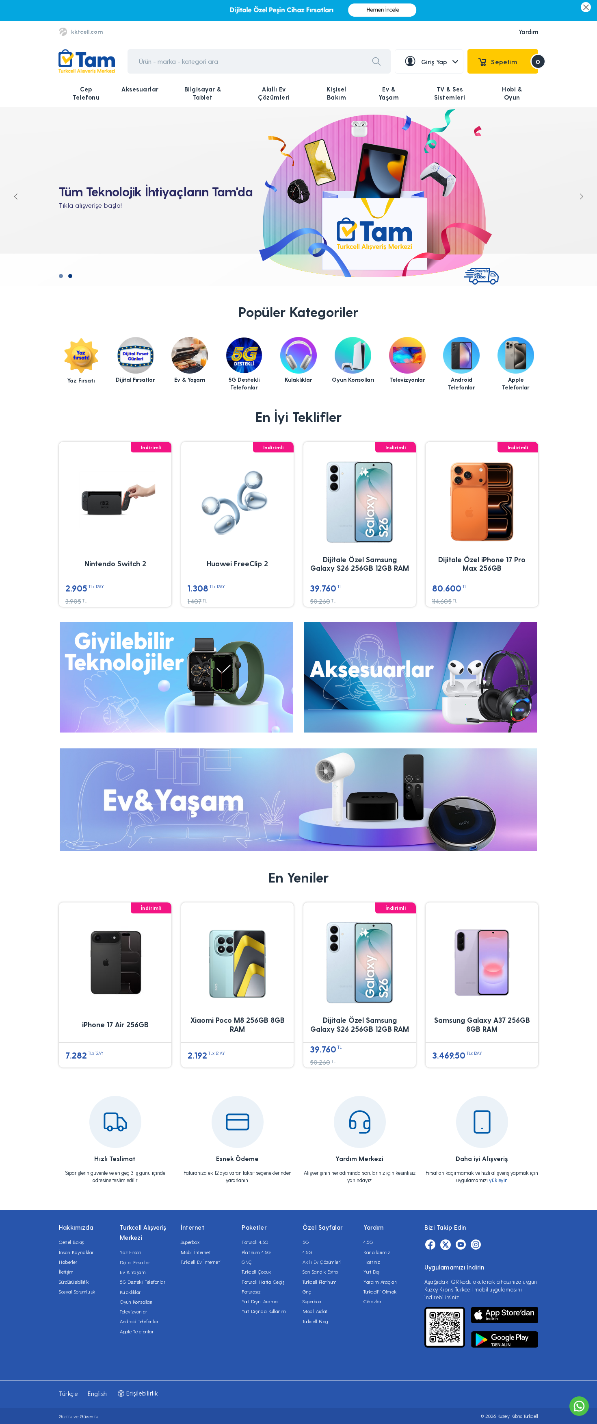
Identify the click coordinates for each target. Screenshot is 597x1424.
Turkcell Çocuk (256, 1271)
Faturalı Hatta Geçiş (263, 1282)
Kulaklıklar (130, 1292)
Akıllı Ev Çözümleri (274, 93)
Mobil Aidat (315, 1311)
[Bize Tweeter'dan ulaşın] (445, 1245)
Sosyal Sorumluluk (77, 1291)
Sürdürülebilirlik (74, 1282)
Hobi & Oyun (512, 93)
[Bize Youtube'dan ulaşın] (461, 1245)
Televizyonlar (133, 1311)
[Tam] (86, 61)
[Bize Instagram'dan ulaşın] (476, 1245)
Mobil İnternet (195, 1252)
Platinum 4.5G (256, 1252)
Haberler (68, 1262)
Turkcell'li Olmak (380, 1291)
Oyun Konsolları (136, 1301)
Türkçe (68, 1393)
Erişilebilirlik (141, 1393)
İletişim (66, 1271)
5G (306, 1242)
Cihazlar (372, 1301)
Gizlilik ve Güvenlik (78, 1416)
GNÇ (247, 1262)
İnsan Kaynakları (77, 1252)
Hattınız (371, 1262)
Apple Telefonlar (137, 1331)
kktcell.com (87, 31)
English (97, 1393)
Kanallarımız (376, 1252)
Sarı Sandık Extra (320, 1271)
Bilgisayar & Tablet (202, 93)
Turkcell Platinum (320, 1282)
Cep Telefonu (86, 93)
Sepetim (514, 61)
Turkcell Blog (316, 1321)
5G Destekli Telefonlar (142, 1282)
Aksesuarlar (140, 89)
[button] (61, 276)
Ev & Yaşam (389, 93)
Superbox (190, 1242)
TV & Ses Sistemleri (449, 93)
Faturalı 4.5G (255, 1242)
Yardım (528, 31)
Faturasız (251, 1291)
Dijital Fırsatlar (135, 1262)
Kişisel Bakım (336, 93)
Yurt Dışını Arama (260, 1301)
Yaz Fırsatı (131, 1252)
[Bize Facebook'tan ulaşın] (430, 1245)
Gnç (307, 1291)
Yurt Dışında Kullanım (264, 1311)
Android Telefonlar (139, 1321)
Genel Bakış (71, 1242)
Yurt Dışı (371, 1271)
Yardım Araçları (380, 1282)
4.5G (307, 1252)
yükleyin (498, 1180)
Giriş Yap (434, 61)
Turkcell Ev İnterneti (201, 1262)
